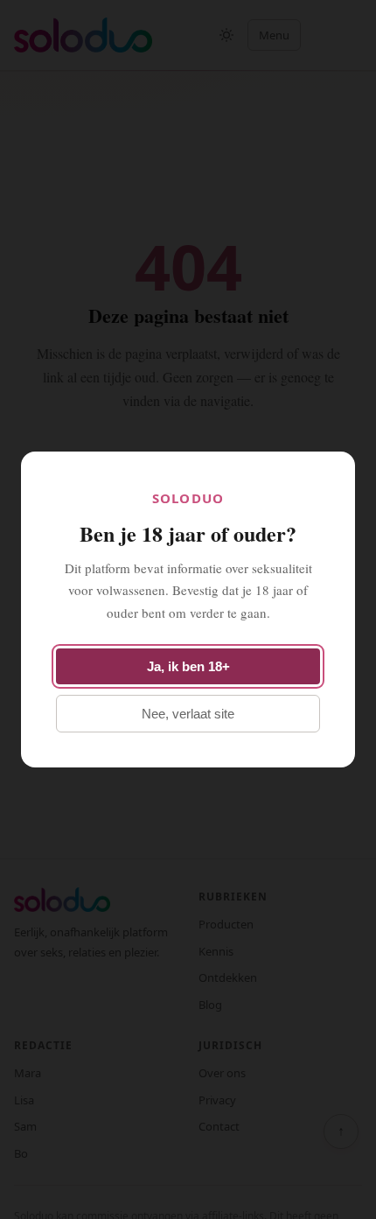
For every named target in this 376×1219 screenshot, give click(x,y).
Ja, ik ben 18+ (188, 666)
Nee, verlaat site (188, 713)
